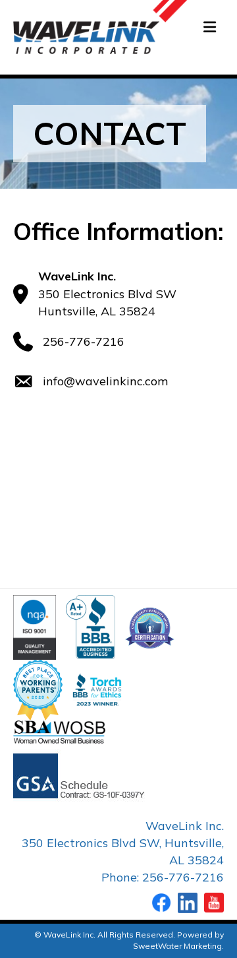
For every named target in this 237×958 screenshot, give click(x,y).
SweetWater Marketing (177, 946)
